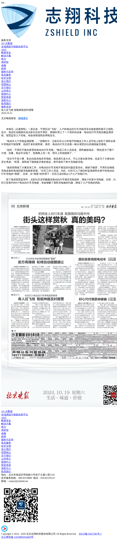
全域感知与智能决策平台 (14, 46)
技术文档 (6, 78)
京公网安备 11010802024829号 (17, 537)
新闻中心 (6, 94)
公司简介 (6, 90)
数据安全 (6, 52)
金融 (3, 65)
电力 (3, 59)
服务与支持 (7, 71)
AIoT (4, 49)
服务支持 (6, 106)
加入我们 (6, 81)
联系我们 (6, 103)
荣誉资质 (6, 97)
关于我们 (6, 87)
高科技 (5, 62)
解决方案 (6, 55)
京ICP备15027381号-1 (90, 534)
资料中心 (6, 100)
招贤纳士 (6, 84)
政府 (3, 68)
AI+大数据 (6, 43)
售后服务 (6, 75)
